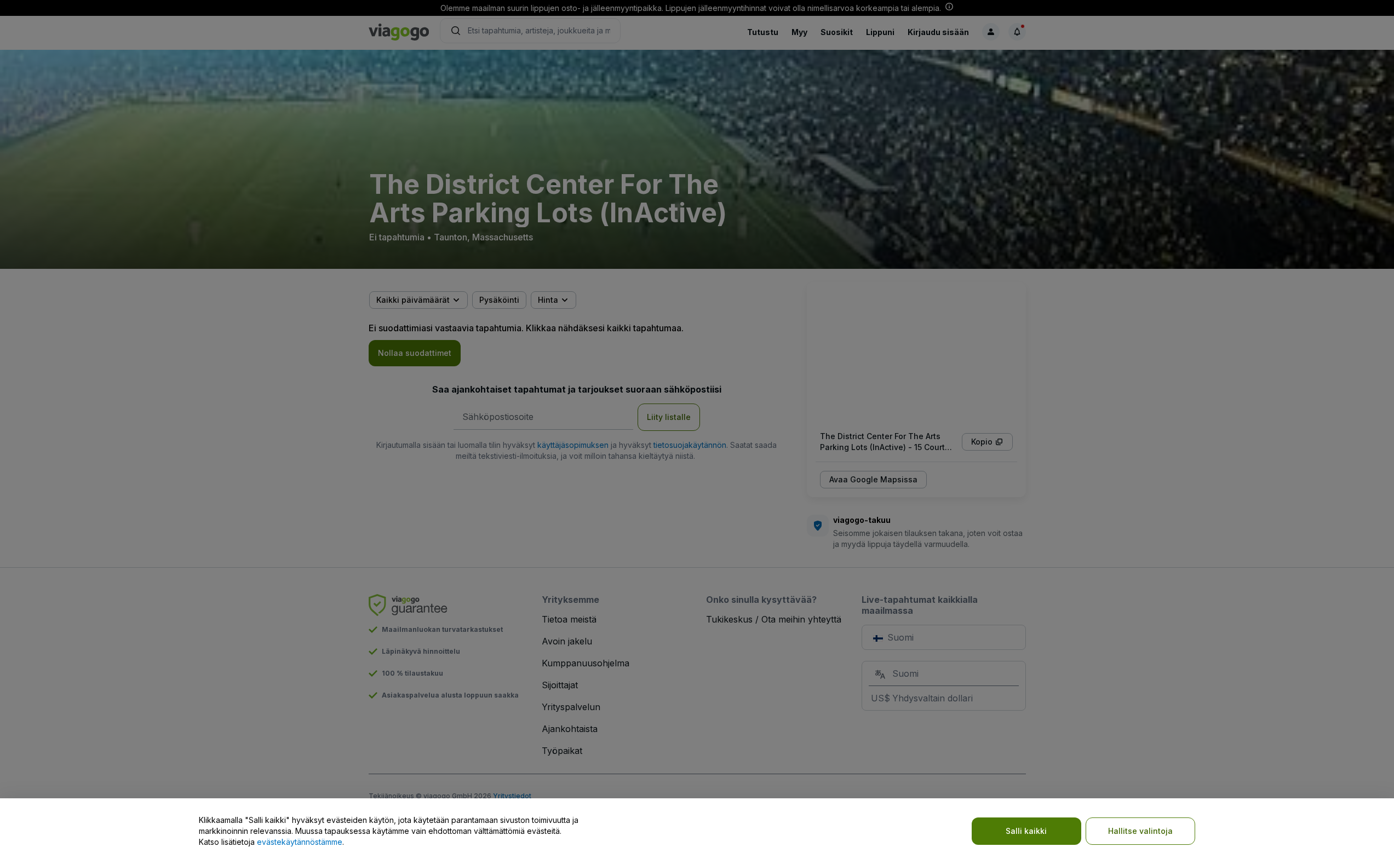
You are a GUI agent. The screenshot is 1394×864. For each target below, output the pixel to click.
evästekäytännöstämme (299, 841)
